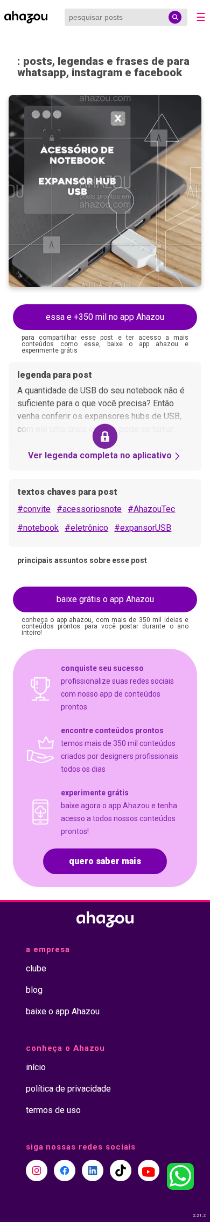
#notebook (38, 528)
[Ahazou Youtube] (148, 1170)
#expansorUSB (142, 528)
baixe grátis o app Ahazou (105, 599)
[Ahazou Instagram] (36, 1170)
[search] (175, 17)
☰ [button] (201, 17)
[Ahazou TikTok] (120, 1170)
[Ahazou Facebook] (64, 1170)
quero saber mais (105, 861)
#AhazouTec (151, 509)
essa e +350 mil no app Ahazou (105, 317)
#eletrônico (86, 528)
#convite (34, 509)
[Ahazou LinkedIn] (92, 1170)
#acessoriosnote (89, 509)
